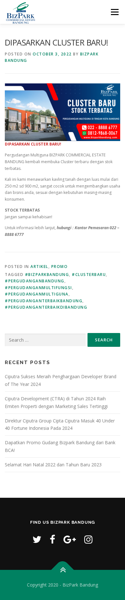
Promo (59, 266)
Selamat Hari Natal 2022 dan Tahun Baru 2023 (53, 465)
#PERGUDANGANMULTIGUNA (37, 294)
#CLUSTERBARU (89, 274)
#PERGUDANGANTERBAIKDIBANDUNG (46, 307)
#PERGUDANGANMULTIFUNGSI (38, 287)
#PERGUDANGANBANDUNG (34, 281)
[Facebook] (52, 539)
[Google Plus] (69, 539)
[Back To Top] (62, 570)
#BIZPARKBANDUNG (47, 274)
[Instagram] (88, 539)
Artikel (39, 266)
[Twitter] (36, 539)
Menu (114, 12)
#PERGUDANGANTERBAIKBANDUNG (43, 301)
